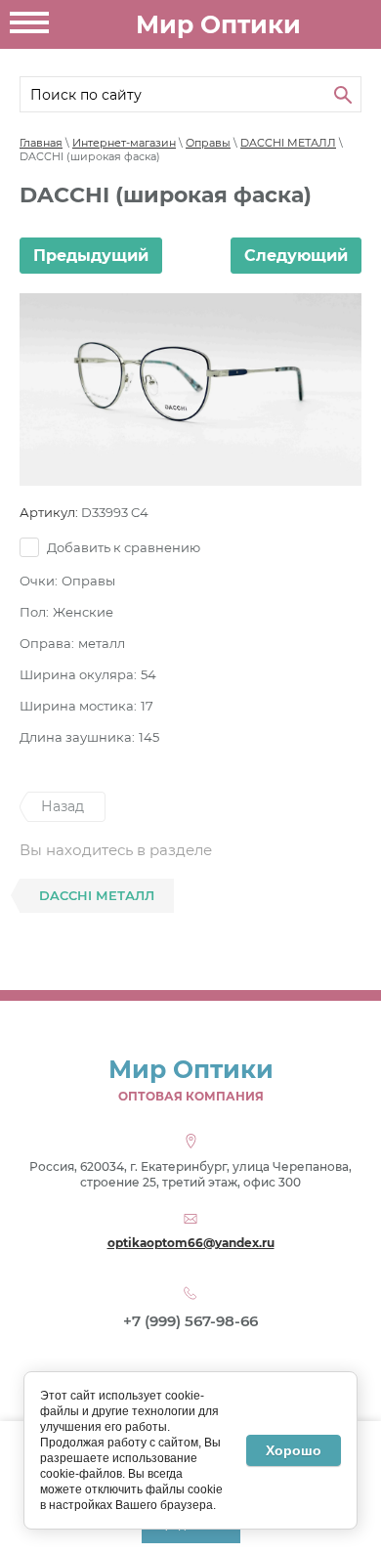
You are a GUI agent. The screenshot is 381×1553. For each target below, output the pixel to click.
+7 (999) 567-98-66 (190, 1321)
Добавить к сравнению (122, 547)
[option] (190, 389)
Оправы (208, 143)
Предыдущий (90, 255)
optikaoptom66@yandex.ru (191, 1242)
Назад (62, 806)
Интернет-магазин (124, 143)
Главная (41, 143)
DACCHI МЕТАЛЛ (288, 143)
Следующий (296, 255)
